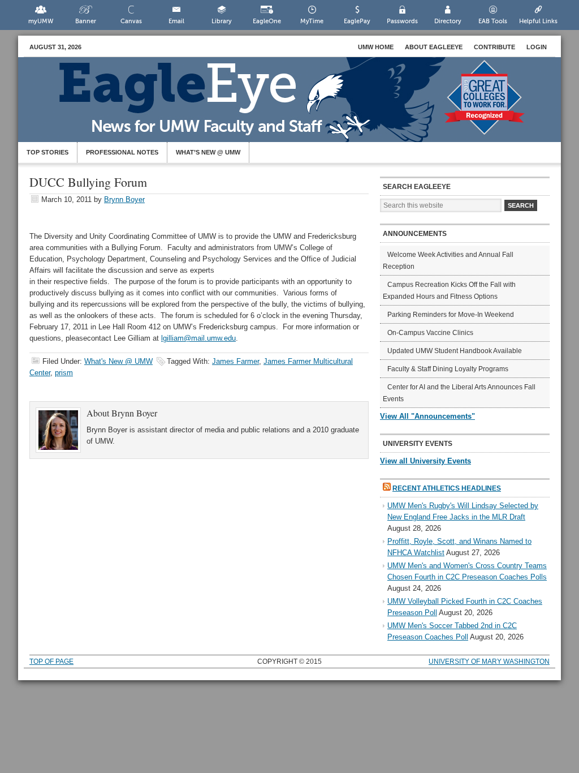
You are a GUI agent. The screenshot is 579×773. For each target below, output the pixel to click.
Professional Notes (122, 152)
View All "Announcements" (427, 416)
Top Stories (47, 152)
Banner (85, 21)
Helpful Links (538, 21)
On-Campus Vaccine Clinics (430, 333)
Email (176, 21)
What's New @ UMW (118, 361)
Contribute (494, 47)
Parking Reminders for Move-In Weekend (450, 315)
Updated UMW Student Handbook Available (454, 351)
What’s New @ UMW (208, 152)
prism (64, 372)
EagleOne (267, 21)
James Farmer (235, 361)
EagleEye (300, 105)
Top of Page (51, 661)
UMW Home (376, 47)
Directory (447, 21)
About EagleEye (434, 47)
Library (221, 21)
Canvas (131, 21)
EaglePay (357, 21)
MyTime (311, 21)
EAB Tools (492, 21)
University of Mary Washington (489, 661)
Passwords (402, 21)
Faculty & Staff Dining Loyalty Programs (447, 369)
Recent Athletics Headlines (446, 488)
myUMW (40, 21)
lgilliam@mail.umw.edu (198, 338)
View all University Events (425, 461)
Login (536, 47)
